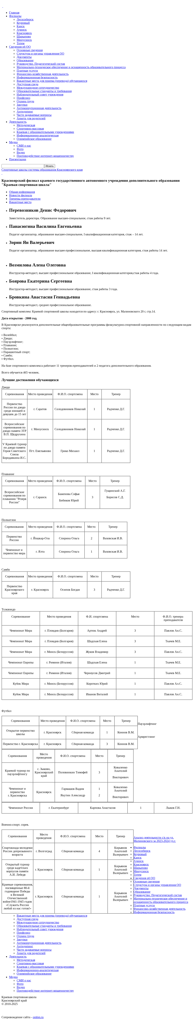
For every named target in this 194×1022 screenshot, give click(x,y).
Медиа (13, 142)
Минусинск (24, 40)
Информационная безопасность (37, 77)
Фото (20, 149)
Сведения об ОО (20, 46)
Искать (50, 166)
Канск (21, 26)
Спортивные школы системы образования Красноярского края (42, 169)
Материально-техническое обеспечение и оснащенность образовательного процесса (71, 67)
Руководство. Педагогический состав (41, 63)
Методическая (26, 125)
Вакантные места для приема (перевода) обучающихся (52, 80)
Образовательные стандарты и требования (44, 91)
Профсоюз (23, 97)
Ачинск (22, 29)
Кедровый (23, 22)
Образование (25, 60)
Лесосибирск (25, 19)
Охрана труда (25, 101)
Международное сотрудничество (38, 87)
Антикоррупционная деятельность (39, 108)
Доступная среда (27, 84)
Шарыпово (24, 36)
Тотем (20, 43)
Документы (24, 57)
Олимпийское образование (34, 138)
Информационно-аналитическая (38, 135)
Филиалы (15, 16)
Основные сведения (30, 50)
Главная (14, 12)
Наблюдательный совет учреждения (40, 94)
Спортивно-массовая (30, 128)
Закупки (22, 104)
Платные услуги (27, 70)
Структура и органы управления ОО (40, 53)
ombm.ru (38, 1017)
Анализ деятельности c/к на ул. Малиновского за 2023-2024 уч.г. (155, 839)
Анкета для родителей (31, 118)
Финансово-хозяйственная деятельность (43, 74)
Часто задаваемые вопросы (34, 115)
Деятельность (18, 121)
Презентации (17, 159)
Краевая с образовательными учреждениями (45, 132)
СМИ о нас (24, 145)
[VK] (2, 6)
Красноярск (24, 33)
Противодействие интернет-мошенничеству (45, 155)
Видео (21, 152)
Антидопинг (25, 111)
